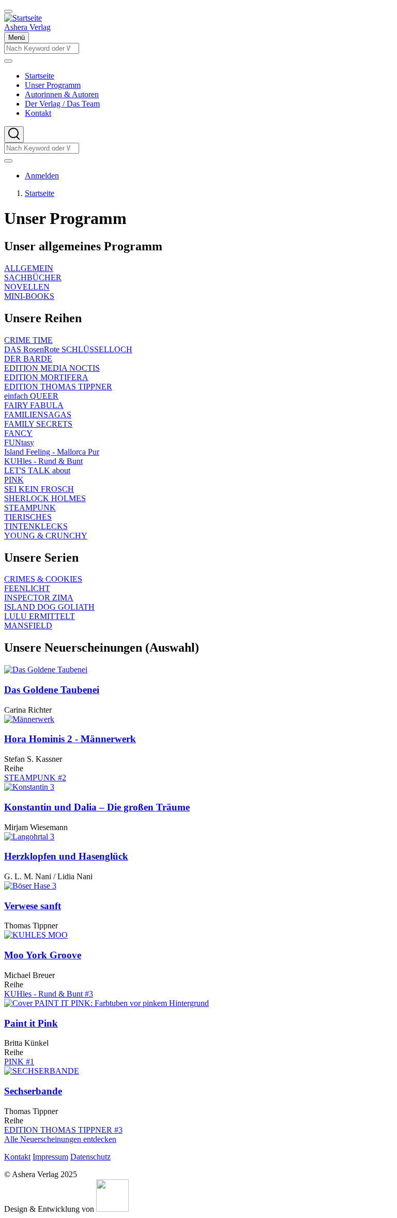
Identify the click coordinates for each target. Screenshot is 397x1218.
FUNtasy (19, 442)
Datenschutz (90, 1156)
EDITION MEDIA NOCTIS (52, 368)
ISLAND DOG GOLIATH (49, 607)
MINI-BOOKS (29, 296)
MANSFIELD (28, 625)
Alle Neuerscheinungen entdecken (60, 1139)
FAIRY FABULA (34, 405)
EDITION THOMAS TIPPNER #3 (63, 1129)
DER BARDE (28, 358)
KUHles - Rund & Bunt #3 (48, 993)
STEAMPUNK (30, 507)
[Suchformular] (14, 134)
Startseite (39, 193)
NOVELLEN (27, 286)
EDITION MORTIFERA (46, 377)
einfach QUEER (31, 396)
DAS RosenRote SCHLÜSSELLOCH (68, 349)
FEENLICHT (27, 588)
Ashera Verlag (27, 27)
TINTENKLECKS (36, 526)
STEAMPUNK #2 (35, 777)
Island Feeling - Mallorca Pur (51, 451)
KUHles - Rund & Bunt (43, 461)
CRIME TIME (28, 340)
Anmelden (42, 175)
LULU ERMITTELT (39, 616)
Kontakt (17, 1156)
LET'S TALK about (37, 470)
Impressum (50, 1156)
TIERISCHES (28, 517)
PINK (14, 479)
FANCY (18, 433)
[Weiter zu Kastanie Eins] (112, 1209)
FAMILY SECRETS (38, 423)
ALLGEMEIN (28, 268)
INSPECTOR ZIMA (38, 597)
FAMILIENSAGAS (37, 414)
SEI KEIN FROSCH (39, 489)
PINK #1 (19, 1061)
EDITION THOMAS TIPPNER (58, 386)
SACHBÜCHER (33, 277)
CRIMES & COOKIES (43, 579)
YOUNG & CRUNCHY (45, 535)
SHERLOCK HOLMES (45, 498)
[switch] (8, 11)
